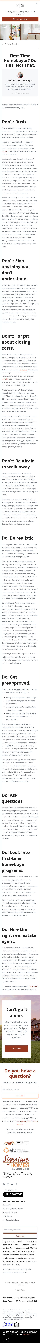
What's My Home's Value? (13, 1209)
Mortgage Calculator (11, 1220)
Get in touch (33, 986)
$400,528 (5, 379)
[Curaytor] (13, 1196)
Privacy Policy (20, 1290)
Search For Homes (10, 1212)
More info (26, 1334)
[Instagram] (16, 1184)
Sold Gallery (7, 1216)
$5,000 (4, 151)
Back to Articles (12, 44)
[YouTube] (12, 1184)
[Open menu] (37, 27)
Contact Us (7, 1205)
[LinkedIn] (8, 1184)
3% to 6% (23, 370)
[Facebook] (4, 1184)
